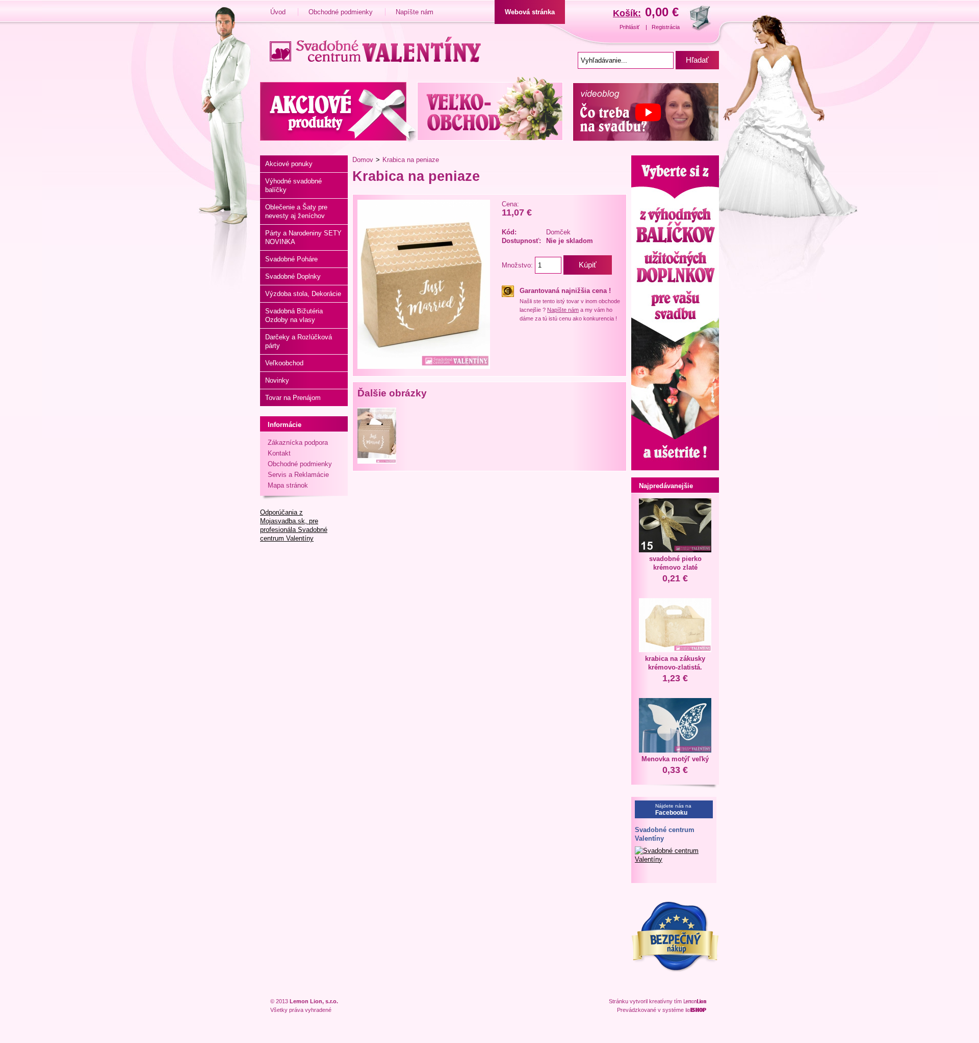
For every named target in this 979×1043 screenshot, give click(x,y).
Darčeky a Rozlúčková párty (298, 341)
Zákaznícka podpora (298, 442)
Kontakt (279, 453)
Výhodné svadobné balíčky (293, 185)
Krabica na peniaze (410, 160)
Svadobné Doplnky (293, 276)
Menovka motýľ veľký (675, 759)
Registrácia (666, 27)
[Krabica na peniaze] (423, 366)
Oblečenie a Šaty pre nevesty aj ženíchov (296, 211)
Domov (362, 160)
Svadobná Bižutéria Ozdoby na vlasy (294, 315)
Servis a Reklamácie (298, 474)
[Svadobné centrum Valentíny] (371, 48)
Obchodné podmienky (341, 12)
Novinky (277, 380)
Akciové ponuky (289, 164)
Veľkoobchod (284, 363)
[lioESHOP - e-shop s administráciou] (697, 1010)
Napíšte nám (414, 12)
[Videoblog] (643, 110)
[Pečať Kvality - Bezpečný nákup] (675, 970)
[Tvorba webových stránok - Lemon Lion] (696, 1001)
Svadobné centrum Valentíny (664, 834)
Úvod (279, 12)
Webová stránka (530, 12)
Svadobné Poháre (291, 259)
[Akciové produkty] (338, 110)
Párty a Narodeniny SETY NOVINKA (303, 237)
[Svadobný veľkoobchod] (492, 110)
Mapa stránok (288, 485)
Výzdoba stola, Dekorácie (303, 294)
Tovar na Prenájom (293, 398)
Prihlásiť (630, 27)
